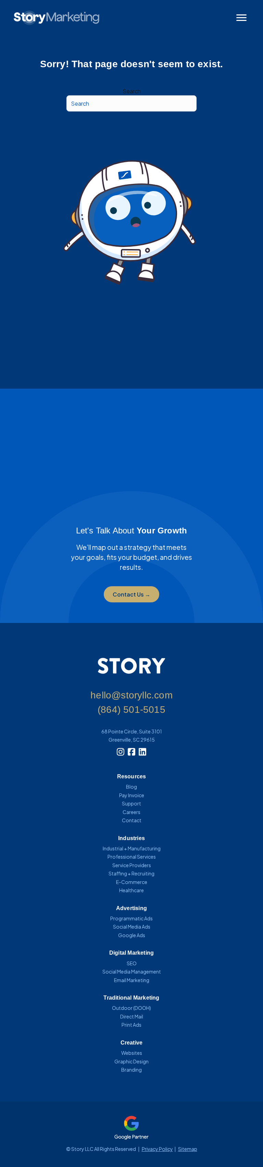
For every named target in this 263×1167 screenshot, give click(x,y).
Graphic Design (131, 1061)
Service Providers (131, 865)
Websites (131, 1053)
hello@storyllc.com (131, 695)
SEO (132, 963)
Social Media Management (131, 971)
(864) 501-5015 (131, 709)
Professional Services (132, 856)
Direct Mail (131, 1016)
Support (131, 803)
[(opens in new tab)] (131, 1126)
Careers (131, 812)
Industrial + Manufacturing (132, 848)
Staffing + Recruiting (131, 873)
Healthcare (131, 890)
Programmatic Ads (131, 918)
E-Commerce (131, 882)
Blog (131, 786)
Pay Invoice (131, 795)
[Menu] (241, 18)
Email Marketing (131, 980)
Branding (131, 1069)
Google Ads (131, 935)
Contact (131, 820)
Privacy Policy (157, 1149)
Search (132, 91)
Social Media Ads (131, 926)
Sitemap (187, 1149)
